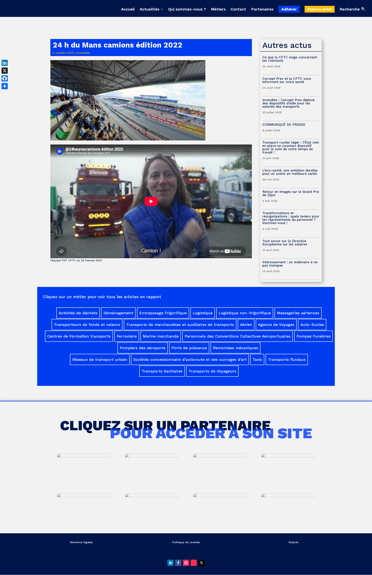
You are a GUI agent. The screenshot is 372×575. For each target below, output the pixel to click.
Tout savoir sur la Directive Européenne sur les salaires (285, 242)
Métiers (218, 9)
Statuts (293, 542)
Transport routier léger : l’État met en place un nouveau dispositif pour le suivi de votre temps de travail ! (290, 147)
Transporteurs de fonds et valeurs (87, 324)
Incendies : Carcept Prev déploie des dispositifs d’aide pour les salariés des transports (288, 103)
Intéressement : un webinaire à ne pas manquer (290, 263)
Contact (238, 9)
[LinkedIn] (5, 63)
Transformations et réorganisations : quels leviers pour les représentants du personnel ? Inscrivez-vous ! (290, 218)
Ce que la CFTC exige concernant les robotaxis (289, 58)
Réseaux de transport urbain (99, 359)
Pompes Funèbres (313, 336)
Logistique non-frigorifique (245, 313)
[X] (5, 70)
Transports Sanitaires (162, 371)
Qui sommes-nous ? (187, 9)
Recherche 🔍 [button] (353, 9)
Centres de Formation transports (79, 336)
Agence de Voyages (276, 324)
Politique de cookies (186, 542)
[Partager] (5, 86)
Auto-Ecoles (312, 324)
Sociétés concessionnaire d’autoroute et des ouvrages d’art (190, 359)
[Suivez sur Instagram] (186, 563)
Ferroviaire (127, 336)
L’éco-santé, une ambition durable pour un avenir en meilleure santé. (290, 172)
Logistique (203, 313)
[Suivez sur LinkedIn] (170, 563)
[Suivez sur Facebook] (178, 563)
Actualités (149, 9)
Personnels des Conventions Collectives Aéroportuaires (237, 336)
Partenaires (262, 9)
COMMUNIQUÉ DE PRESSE (283, 124)
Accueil (128, 9)
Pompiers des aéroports (142, 348)
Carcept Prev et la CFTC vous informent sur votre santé (286, 80)
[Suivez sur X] (201, 563)
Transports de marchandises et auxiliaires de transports (180, 324)
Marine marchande (161, 336)
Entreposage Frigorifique (163, 313)
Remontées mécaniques (235, 348)
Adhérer (289, 9)
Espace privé (319, 9)
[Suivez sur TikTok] (194, 563)
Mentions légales (81, 542)
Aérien (246, 324)
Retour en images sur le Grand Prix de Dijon (290, 193)
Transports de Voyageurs (212, 371)
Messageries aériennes (298, 313)
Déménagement (118, 313)
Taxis (257, 359)
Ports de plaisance (189, 348)
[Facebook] (5, 78)
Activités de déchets (78, 313)
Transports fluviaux (287, 359)
